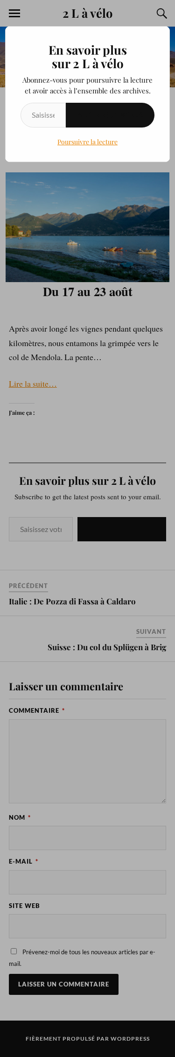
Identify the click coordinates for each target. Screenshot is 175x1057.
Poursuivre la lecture (87, 141)
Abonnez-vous (110, 114)
